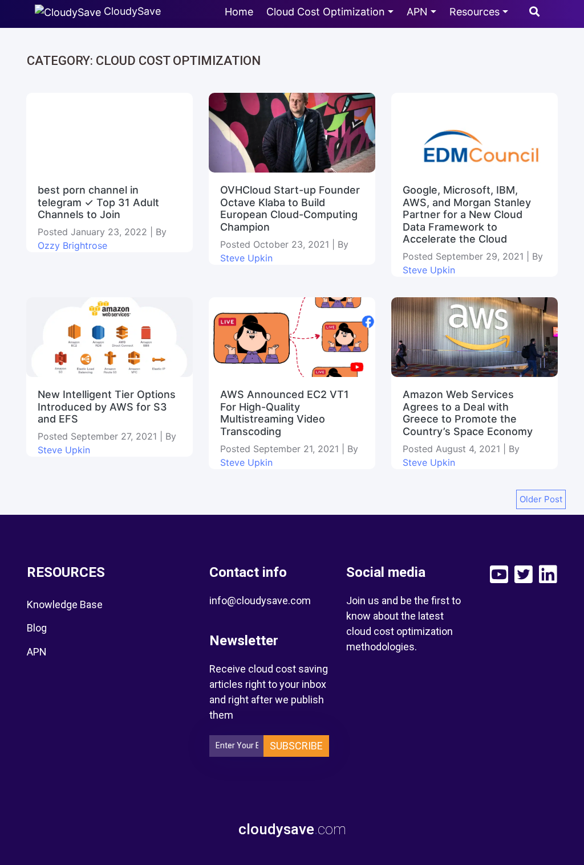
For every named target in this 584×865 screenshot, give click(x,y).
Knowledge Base (65, 604)
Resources (474, 12)
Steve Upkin (246, 258)
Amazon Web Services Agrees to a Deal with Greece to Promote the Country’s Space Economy (469, 412)
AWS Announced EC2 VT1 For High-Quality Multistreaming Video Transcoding (284, 412)
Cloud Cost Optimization (325, 12)
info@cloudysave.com (260, 600)
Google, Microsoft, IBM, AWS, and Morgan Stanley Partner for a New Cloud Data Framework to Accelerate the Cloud (467, 214)
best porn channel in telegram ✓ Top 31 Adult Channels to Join (98, 202)
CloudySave (131, 11)
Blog (37, 628)
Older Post (541, 499)
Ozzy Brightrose (72, 245)
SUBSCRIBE (296, 746)
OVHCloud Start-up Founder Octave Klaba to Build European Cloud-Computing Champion (290, 208)
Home (239, 12)
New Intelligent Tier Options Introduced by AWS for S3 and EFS (107, 406)
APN (417, 12)
